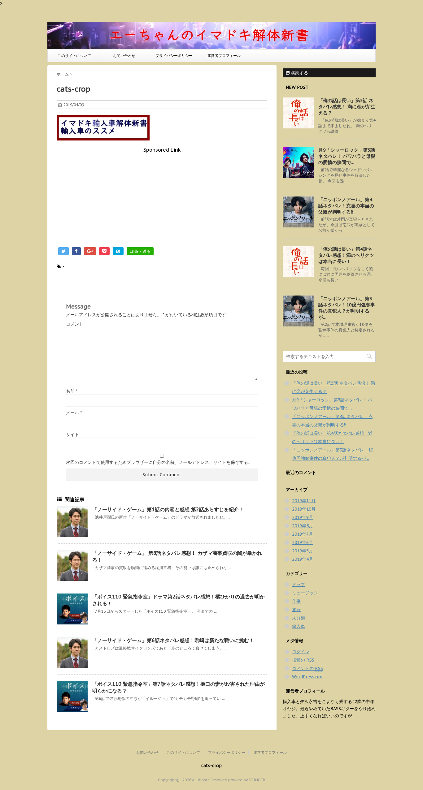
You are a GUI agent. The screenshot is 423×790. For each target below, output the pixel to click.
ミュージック (305, 593)
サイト (72, 434)
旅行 (296, 609)
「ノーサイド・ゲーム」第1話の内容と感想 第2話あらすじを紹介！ (168, 509)
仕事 (296, 601)
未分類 (298, 618)
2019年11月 (304, 500)
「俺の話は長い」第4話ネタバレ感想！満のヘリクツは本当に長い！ (346, 255)
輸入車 (298, 626)
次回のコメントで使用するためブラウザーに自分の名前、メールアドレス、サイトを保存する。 (159, 462)
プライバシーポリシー (174, 55)
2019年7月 (302, 534)
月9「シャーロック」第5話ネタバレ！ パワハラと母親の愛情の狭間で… (346, 156)
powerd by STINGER (246, 780)
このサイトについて (74, 55)
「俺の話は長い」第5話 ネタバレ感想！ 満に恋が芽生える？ (346, 106)
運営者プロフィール (224, 55)
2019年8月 (302, 526)
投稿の (303, 660)
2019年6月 (302, 542)
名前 (71, 391)
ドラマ (298, 584)
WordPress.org (307, 677)
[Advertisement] (162, 196)
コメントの (307, 668)
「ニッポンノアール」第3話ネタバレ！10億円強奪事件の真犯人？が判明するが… (346, 308)
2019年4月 (302, 559)
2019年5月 (302, 551)
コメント (74, 324)
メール (74, 413)
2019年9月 (302, 517)
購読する (299, 73)
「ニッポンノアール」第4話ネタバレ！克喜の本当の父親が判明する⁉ (346, 205)
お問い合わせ (124, 55)
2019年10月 (304, 509)
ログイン (300, 651)
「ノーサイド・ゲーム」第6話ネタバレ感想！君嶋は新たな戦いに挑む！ (173, 640)
